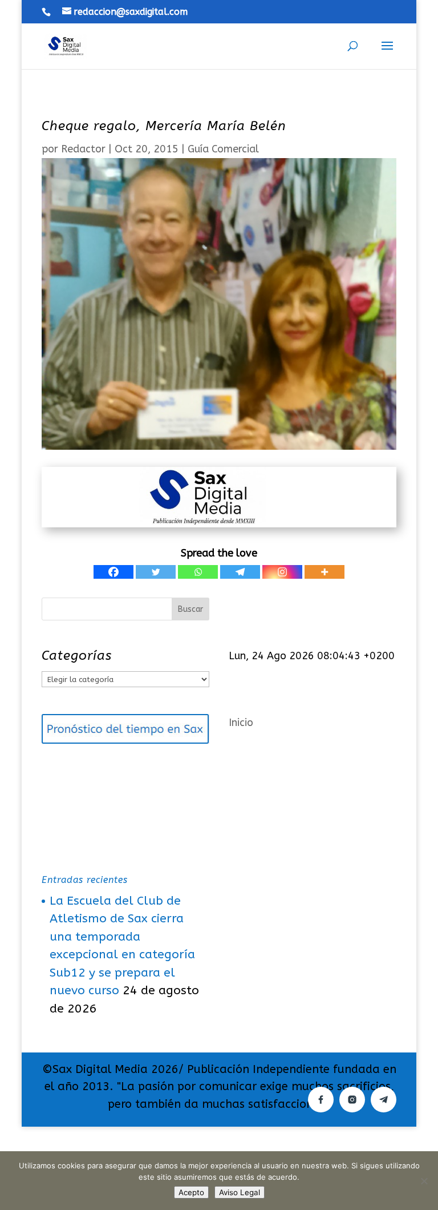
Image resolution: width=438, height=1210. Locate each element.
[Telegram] (240, 572)
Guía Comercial (223, 149)
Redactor (83, 149)
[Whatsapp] (198, 572)
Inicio (241, 722)
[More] (324, 572)
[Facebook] (113, 572)
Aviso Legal (239, 1192)
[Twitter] (156, 572)
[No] (423, 1181)
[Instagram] (282, 572)
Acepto (191, 1192)
